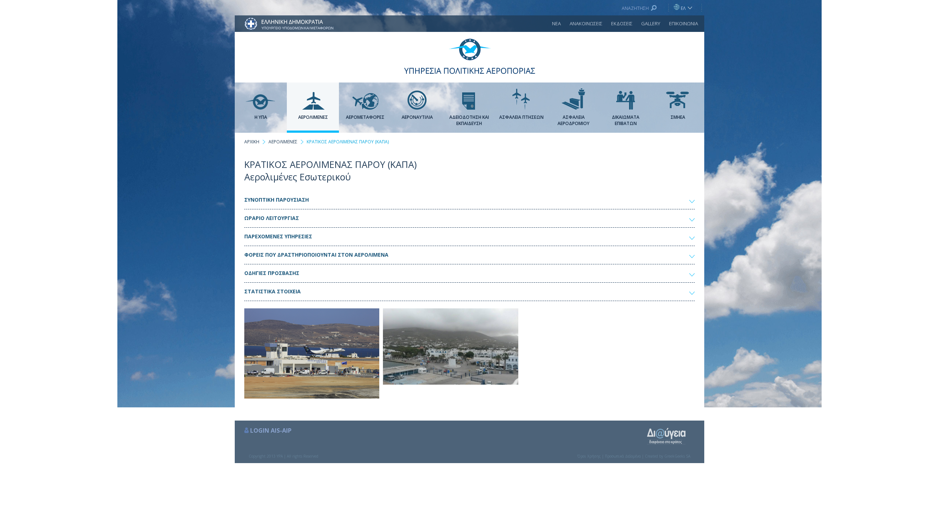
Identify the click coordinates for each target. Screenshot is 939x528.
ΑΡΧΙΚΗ (251, 142)
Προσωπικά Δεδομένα (623, 456)
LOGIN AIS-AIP (271, 430)
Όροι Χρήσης (589, 456)
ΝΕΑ (556, 23)
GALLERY (650, 23)
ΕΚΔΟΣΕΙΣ (621, 23)
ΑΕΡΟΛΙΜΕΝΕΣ (282, 142)
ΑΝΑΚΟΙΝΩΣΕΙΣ (586, 23)
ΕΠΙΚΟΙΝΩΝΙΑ (683, 23)
